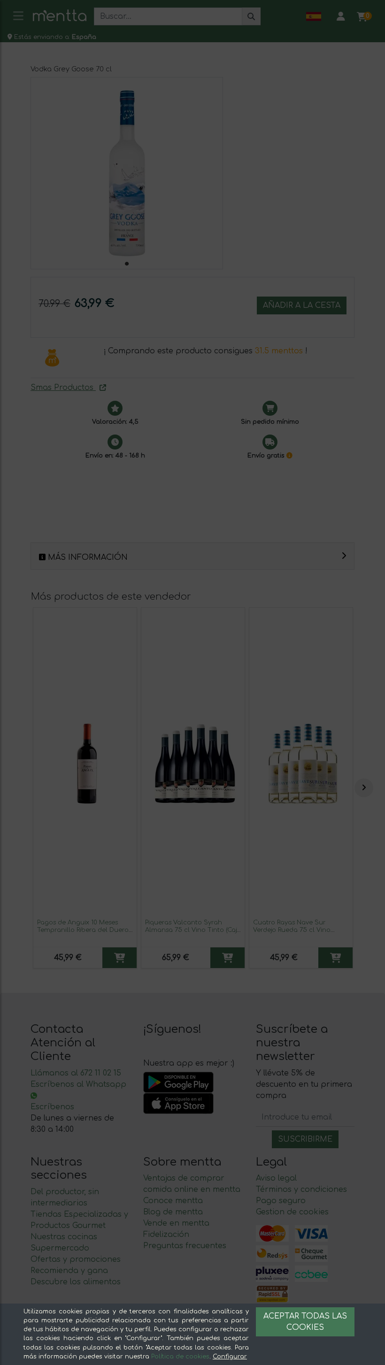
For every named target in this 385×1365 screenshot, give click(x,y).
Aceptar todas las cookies (305, 1322)
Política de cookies (180, 1356)
